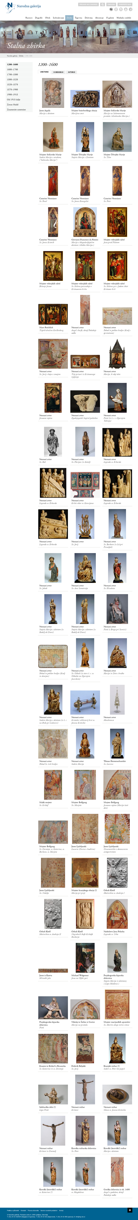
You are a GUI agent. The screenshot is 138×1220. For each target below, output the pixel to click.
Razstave (28, 17)
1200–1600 (28, 56)
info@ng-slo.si (80, 1217)
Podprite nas (125, 4)
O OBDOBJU (58, 72)
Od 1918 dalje (13, 99)
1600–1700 (12, 69)
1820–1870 (12, 84)
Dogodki (38, 17)
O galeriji (110, 17)
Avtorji (61, 1210)
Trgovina (78, 17)
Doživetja (89, 17)
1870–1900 (12, 89)
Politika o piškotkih (13, 1210)
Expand (129, 1210)
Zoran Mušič (12, 104)
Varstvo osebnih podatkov (48, 1210)
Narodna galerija (12, 56)
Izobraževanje (58, 17)
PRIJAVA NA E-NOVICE (88, 4)
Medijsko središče (124, 17)
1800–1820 (12, 79)
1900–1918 (12, 94)
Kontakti (23, 1210)
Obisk (47, 17)
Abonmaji (99, 17)
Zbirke (69, 17)
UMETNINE (44, 72)
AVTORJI (71, 72)
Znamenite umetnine (16, 109)
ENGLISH (111, 4)
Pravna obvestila (33, 1210)
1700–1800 (12, 74)
